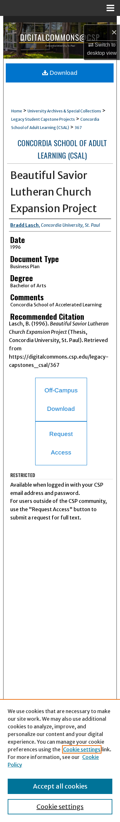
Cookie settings (81, 749)
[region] (60, 760)
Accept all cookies (60, 786)
